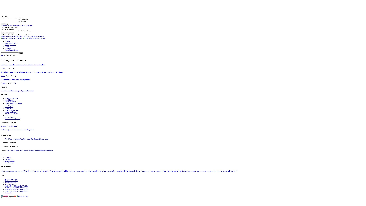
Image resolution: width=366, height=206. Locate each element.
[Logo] (12, 38)
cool (22, 171)
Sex (175, 171)
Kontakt (7, 46)
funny (52, 171)
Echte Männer (9, 100)
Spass (184, 171)
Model (108, 171)
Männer (138, 171)
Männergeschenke (10, 45)
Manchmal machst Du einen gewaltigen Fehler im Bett (17, 91)
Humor (68, 171)
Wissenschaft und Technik (12, 119)
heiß (63, 171)
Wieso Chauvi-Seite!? (11, 43)
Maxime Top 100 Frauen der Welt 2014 (16, 189)
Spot (197, 171)
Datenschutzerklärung (11, 50)
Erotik (26, 171)
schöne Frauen (166, 171)
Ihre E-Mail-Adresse (24, 31)
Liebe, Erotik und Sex (11, 110)
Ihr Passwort (22, 22)
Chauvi (3, 68)
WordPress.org (9, 163)
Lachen (87, 171)
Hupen (73, 171)
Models (113, 171)
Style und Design (10, 117)
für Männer (58, 171)
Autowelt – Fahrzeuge (11, 98)
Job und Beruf (9, 107)
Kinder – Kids (9, 108)
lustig (99, 171)
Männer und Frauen (10, 112)
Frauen (45, 170)
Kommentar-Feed (10, 161)
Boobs (8, 171)
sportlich (193, 171)
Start (2, 55)
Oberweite (157, 171)
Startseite (7, 41)
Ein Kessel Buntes (10, 102)
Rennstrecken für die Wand (9, 126)
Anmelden (8, 157)
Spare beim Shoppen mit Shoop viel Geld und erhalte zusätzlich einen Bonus (30, 150)
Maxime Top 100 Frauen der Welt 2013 (16, 188)
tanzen (204, 171)
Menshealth (8, 193)
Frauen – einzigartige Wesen (13, 103)
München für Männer (11, 114)
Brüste (12, 171)
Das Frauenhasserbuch (11, 181)
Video (218, 171)
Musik (118, 171)
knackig (81, 171)
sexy (178, 171)
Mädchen (125, 171)
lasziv (94, 171)
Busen (15, 171)
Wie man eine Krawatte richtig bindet (15, 80)
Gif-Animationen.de (11, 184)
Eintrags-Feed (9, 159)
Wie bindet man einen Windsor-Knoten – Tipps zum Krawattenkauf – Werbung (32, 72)
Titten (208, 171)
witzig (230, 171)
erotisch (34, 171)
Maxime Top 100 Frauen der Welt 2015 (16, 191)
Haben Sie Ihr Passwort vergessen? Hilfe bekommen (16, 25)
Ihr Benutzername (23, 20)
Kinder (77, 171)
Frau (39, 171)
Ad (2, 171)
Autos (5, 171)
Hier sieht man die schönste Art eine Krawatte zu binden (23, 65)
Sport (6, 115)
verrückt (213, 171)
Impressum (8, 48)
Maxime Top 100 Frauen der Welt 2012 (16, 186)
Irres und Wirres (9, 105)
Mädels (132, 171)
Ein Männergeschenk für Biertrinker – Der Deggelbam (17, 130)
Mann (104, 171)
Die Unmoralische (10, 182)
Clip (19, 171)
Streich (201, 171)
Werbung (223, 171)
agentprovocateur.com (11, 179)
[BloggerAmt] (22, 196)
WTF (236, 171)
